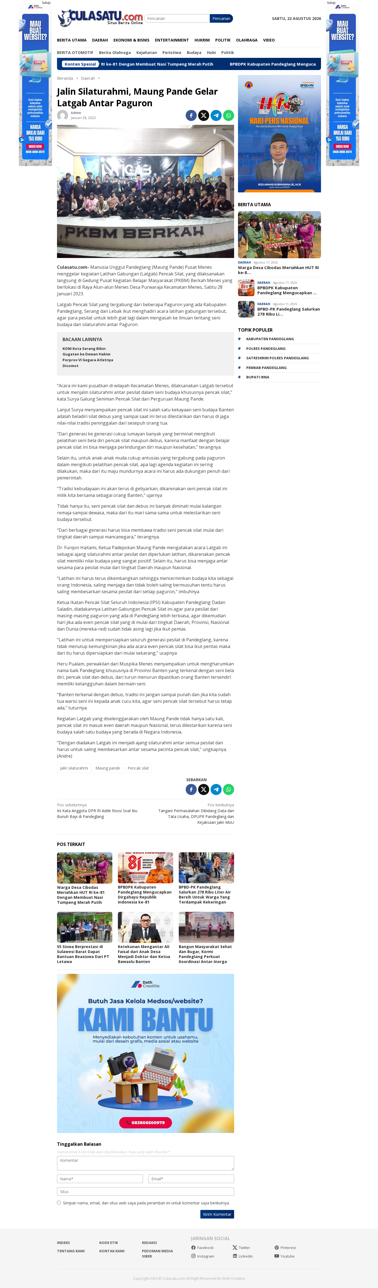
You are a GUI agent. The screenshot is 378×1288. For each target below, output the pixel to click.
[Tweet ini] (203, 115)
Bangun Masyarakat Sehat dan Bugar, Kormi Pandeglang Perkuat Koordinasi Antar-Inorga (205, 954)
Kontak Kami (112, 1250)
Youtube (288, 1256)
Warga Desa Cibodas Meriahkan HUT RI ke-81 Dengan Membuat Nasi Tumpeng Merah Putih (81, 895)
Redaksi (149, 1242)
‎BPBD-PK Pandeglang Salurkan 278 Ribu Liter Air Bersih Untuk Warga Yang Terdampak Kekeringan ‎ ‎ (205, 894)
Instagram (205, 1256)
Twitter (244, 1247)
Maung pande (107, 768)
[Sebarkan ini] (191, 115)
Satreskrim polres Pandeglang (277, 357)
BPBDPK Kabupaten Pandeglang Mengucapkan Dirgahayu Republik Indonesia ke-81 (267, 63)
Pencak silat (138, 768)
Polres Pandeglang (266, 348)
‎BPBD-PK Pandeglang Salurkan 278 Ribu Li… (288, 311)
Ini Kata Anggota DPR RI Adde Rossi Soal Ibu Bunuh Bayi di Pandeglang (97, 810)
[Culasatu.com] (100, 17)
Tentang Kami (71, 1250)
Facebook (205, 1247)
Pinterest (288, 1247)
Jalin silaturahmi (74, 768)
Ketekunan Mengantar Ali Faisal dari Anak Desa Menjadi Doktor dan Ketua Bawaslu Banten (144, 954)
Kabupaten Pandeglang (270, 338)
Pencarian (221, 18)
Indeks (63, 1242)
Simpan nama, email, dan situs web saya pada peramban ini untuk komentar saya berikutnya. (146, 1203)
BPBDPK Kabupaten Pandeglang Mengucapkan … (287, 290)
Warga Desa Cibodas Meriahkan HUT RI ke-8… (278, 270)
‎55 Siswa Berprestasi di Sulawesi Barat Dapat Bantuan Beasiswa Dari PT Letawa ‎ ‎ (83, 954)
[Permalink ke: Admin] (62, 115)
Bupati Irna (257, 377)
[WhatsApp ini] (228, 115)
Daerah (244, 262)
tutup (46, 2)
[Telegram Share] (216, 115)
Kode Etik (108, 1242)
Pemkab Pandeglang (266, 367)
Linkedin (246, 1256)
